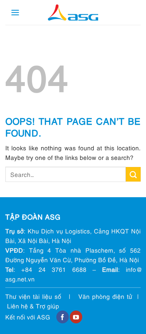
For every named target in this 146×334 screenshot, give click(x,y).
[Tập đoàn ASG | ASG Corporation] (73, 12)
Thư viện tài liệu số (33, 296)
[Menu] (15, 13)
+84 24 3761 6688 (53, 269)
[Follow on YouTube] (76, 317)
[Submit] (133, 174)
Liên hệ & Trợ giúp (33, 306)
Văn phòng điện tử (105, 296)
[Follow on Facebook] (62, 317)
